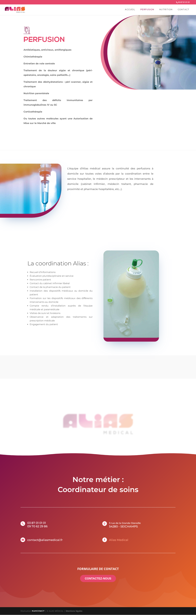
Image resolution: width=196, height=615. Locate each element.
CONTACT (183, 10)
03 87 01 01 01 (184, 2)
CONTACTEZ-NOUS (98, 578)
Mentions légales (74, 611)
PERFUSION (147, 10)
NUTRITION (166, 10)
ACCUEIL (130, 10)
